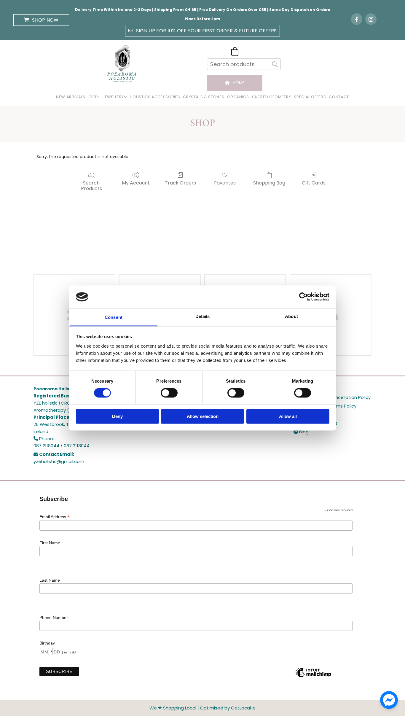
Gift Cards (314, 182)
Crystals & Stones (203, 97)
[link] (94, 97)
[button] (41, 20)
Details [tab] (202, 316)
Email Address (54, 517)
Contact (339, 97)
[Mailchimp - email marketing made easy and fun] (313, 676)
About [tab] (291, 316)
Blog (301, 432)
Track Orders (180, 182)
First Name (49, 542)
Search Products (91, 185)
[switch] (169, 393)
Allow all (288, 416)
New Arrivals (70, 97)
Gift (92, 97)
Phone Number (53, 617)
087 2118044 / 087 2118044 (62, 446)
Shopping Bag (269, 182)
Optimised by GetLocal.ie (228, 708)
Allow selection (203, 416)
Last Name (49, 580)
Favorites (225, 182)
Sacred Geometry (271, 97)
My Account (136, 182)
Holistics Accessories (155, 97)
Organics (238, 97)
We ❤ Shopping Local (172, 708)
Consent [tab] (113, 317)
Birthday (47, 643)
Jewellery (113, 97)
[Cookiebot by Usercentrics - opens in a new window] (303, 296)
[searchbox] (244, 64)
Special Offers (310, 97)
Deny (117, 416)
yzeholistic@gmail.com (59, 461)
